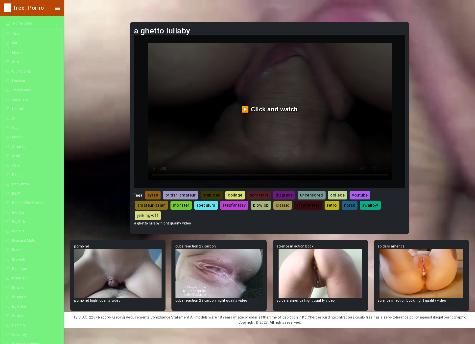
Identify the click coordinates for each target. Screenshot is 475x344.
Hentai (17, 109)
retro (332, 205)
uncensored (311, 195)
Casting (18, 325)
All (14, 118)
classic (282, 205)
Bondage (19, 269)
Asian (17, 165)
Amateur (19, 146)
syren (153, 195)
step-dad (212, 195)
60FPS (17, 137)
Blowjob (18, 259)
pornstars (259, 195)
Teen (16, 34)
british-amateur (181, 195)
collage (235, 195)
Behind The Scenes (28, 203)
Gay (15, 128)
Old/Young (21, 71)
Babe (16, 175)
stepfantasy (234, 205)
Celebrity (19, 335)
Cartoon (19, 316)
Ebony (17, 52)
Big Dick (18, 222)
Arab (16, 156)
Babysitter (20, 184)
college (337, 195)
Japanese (20, 99)
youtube (360, 195)
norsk (349, 205)
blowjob (261, 205)
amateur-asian (151, 205)
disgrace (284, 195)
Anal (16, 62)
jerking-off (148, 215)
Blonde (18, 250)
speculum (206, 205)
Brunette (19, 297)
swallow (370, 205)
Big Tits (18, 231)
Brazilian (19, 278)
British (17, 288)
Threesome (22, 90)
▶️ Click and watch (269, 109)
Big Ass (18, 212)
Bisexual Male (23, 241)
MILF (16, 43)
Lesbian (18, 81)
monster (181, 205)
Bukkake (19, 306)
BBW (16, 194)
